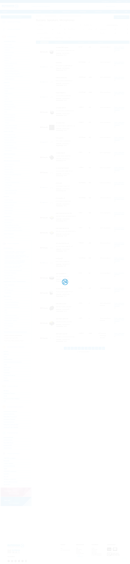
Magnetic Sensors (9, 205)
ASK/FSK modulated (9, 458)
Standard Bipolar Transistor (11, 225)
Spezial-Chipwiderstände (11, 305)
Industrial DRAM (8, 437)
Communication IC (9, 88)
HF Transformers (8, 290)
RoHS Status (71, 29)
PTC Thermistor (8, 326)
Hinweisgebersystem (96, 553)
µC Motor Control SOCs (10, 128)
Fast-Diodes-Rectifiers (10, 137)
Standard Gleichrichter (10, 142)
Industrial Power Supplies (11, 427)
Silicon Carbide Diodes (10, 148)
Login (78, 555)
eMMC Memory (8, 93)
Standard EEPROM (9, 117)
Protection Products (9, 375)
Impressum (94, 552)
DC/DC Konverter (9, 52)
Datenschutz (95, 549)
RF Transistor (8, 222)
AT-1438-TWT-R (61, 108)
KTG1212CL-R (60, 198)
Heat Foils (6, 370)
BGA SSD (7, 85)
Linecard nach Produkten (14, 22)
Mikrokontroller (8, 101)
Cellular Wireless (8, 463)
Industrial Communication (11, 424)
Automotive (40, 29)
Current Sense (8, 299)
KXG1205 (59, 183)
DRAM (6, 91)
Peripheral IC (8, 109)
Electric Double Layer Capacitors (13, 270)
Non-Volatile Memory (10, 107)
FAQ (77, 548)
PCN (51, 11)
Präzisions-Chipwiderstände (12, 307)
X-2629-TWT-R (60, 153)
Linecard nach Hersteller (13, 29)
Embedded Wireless (9, 466)
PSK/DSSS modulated (10, 471)
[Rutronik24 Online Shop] (10, 6)
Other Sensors (8, 213)
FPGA (6, 96)
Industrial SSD (8, 445)
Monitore (6, 390)
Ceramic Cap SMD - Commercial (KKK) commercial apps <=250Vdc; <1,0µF (15, 252)
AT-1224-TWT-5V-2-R (62, 243)
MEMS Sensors (8, 207)
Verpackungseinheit (42, 33)
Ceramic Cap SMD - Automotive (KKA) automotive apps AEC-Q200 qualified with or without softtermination (14, 262)
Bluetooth (6, 460)
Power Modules (8, 157)
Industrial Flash (8, 440)
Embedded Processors (10, 416)
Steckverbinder (8, 359)
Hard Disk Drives (8, 442)
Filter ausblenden (121, 17)
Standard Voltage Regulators (12, 73)
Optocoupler (7, 177)
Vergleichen (44, 42)
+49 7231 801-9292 (65, 550)
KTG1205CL (60, 138)
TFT (5, 401)
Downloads (83, 11)
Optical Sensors (8, 210)
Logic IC (6, 99)
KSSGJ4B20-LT (61, 92)
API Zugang (79, 549)
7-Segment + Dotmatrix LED (11, 182)
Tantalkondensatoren (10, 278)
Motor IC (6, 60)
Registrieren (80, 556)
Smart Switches (8, 65)
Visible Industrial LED (10, 193)
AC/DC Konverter (9, 47)
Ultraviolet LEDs (8, 169)
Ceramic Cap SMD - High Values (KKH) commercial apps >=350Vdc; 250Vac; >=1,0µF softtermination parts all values (16, 257)
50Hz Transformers (9, 285)
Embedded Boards (9, 414)
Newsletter (78, 552)
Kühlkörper (7, 372)
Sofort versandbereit (45, 37)
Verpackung (103, 29)
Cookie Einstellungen (97, 555)
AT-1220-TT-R (60, 123)
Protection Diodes (9, 140)
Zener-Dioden (8, 150)
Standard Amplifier (9, 68)
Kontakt (113, 11)
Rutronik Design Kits (9, 114)
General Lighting (8, 172)
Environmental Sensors (10, 202)
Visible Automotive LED (10, 190)
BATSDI (6, 351)
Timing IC (7, 122)
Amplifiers (7, 50)
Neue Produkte (59, 37)
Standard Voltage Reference (12, 71)
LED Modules (8, 185)
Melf (5, 310)
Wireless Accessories (10, 479)
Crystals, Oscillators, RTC (11, 338)
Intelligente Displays (9, 393)
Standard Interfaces (9, 120)
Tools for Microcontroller (10, 125)
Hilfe (126, 11)
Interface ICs (7, 58)
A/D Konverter (8, 44)
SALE (69, 37)
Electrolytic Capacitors (10, 272)
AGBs (93, 548)
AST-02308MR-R (61, 273)
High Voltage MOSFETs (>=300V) (13, 230)
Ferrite (6, 287)
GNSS (5, 468)
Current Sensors (8, 200)
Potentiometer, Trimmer (10, 320)
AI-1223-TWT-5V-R (61, 288)
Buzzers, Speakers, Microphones (13, 335)
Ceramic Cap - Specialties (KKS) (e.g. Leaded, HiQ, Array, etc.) (13, 267)
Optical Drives (8, 448)
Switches (6, 380)
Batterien (6, 354)
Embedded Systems (9, 419)
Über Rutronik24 (80, 553)
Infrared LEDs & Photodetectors (12, 174)
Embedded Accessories (10, 411)
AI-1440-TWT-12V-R (62, 47)
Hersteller (102, 33)
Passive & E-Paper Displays (12, 398)
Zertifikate (94, 550)
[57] (103, 348)
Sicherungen (7, 367)
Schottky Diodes (8, 145)
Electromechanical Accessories (13, 362)
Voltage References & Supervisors (13, 76)
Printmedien (98, 11)
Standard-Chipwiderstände (11, 302)
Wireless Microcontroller (11, 482)
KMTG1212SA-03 (61, 77)
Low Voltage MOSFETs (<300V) (12, 227)
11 (96, 348)
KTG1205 (59, 62)
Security (6, 476)
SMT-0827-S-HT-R (61, 334)
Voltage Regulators (9, 79)
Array (5, 312)
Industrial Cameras (9, 422)
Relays (6, 378)
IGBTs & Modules (9, 220)
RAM (5, 112)
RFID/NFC (6, 474)
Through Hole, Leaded (10, 315)
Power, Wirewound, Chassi (11, 318)
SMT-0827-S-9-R (61, 303)
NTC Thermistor (8, 323)
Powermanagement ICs (10, 63)
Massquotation (66, 11)
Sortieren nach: (88, 25)
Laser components (9, 164)
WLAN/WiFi (7, 484)
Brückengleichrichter (9, 134)
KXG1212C (59, 258)
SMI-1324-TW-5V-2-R (62, 228)
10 (93, 348)
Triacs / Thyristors (9, 237)
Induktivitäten (8, 292)
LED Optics (7, 180)
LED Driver (7, 188)
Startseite (4, 11)
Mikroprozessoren (9, 104)
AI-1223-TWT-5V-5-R (62, 168)
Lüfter (5, 364)
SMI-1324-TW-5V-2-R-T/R (64, 213)
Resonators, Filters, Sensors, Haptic (14, 340)
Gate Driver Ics (8, 55)
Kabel (5, 356)
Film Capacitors (8, 275)
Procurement (37, 11)
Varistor (6, 328)
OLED (5, 396)
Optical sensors (8, 166)
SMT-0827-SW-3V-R (62, 319)
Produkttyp (40, 25)
